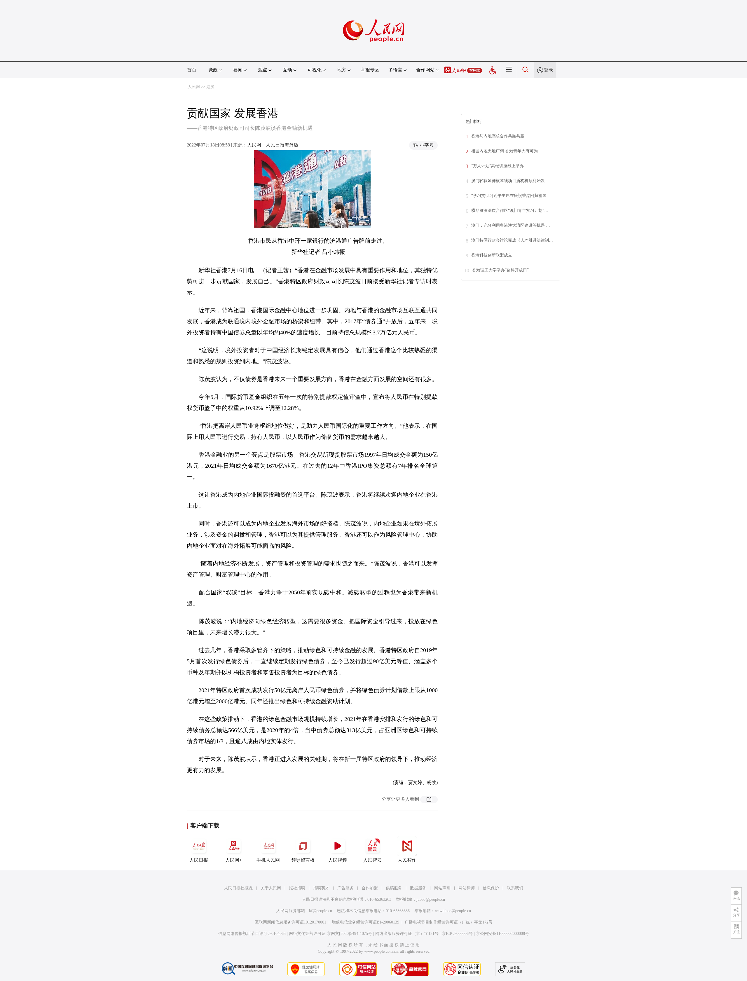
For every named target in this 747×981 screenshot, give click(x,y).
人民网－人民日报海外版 (273, 144)
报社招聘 (297, 888)
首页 (191, 69)
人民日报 (198, 860)
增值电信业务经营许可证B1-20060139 (365, 922)
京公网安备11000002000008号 (502, 933)
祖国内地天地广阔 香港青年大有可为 (504, 151)
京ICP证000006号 (457, 933)
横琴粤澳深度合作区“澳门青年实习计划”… (509, 210)
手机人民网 (268, 860)
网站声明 (442, 888)
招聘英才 (321, 888)
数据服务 (418, 888)
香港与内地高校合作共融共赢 (497, 136)
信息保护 (491, 888)
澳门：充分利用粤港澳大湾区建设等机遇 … (510, 225)
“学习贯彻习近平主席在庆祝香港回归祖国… (511, 195)
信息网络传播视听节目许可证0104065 (252, 933)
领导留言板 (303, 860)
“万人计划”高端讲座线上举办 (497, 166)
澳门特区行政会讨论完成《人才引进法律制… (512, 240)
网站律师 (466, 888)
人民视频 (337, 860)
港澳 (210, 87)
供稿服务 (394, 888)
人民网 (194, 87)
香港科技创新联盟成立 (491, 255)
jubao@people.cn (430, 899)
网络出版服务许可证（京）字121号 (407, 933)
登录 (548, 69)
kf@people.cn (320, 911)
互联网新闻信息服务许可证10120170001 (290, 922)
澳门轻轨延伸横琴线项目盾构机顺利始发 (508, 181)
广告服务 (345, 888)
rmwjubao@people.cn (453, 911)
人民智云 (372, 860)
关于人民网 (271, 888)
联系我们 (515, 888)
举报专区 (370, 69)
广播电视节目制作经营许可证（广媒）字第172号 (449, 922)
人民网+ (233, 860)
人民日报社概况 (238, 888)
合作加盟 (370, 888)
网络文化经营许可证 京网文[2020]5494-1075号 (330, 933)
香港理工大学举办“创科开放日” (500, 270)
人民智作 (407, 860)
